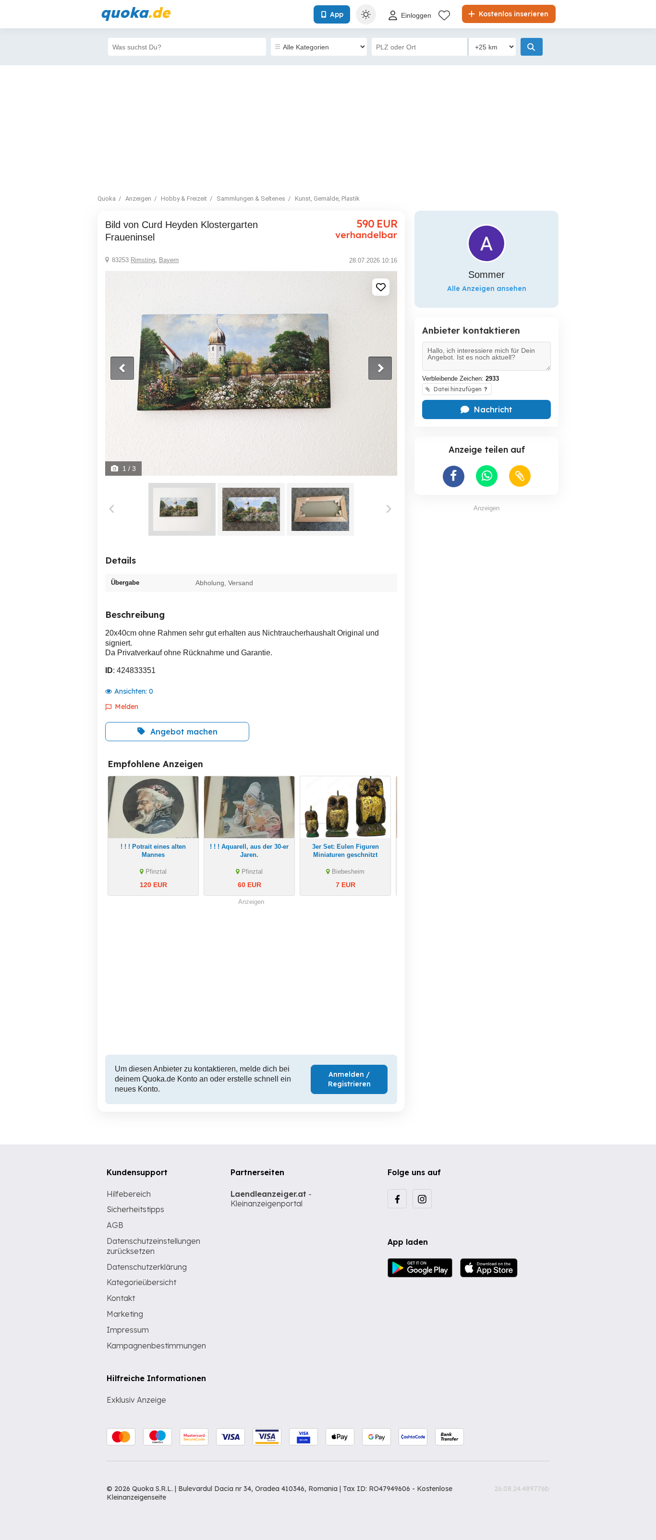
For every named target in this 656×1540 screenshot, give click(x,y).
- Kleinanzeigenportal (271, 1199)
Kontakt (121, 1298)
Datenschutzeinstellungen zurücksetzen (153, 1246)
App (336, 14)
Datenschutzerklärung (147, 1267)
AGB (115, 1225)
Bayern (169, 260)
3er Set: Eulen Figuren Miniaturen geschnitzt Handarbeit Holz (345, 854)
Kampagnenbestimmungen (156, 1345)
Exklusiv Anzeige (136, 1400)
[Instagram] (422, 1199)
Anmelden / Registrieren (349, 1079)
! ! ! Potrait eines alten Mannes (153, 850)
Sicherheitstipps (135, 1209)
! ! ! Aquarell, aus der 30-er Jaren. (249, 850)
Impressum (128, 1330)
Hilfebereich (129, 1194)
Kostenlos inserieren (512, 14)
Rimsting (143, 260)
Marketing (125, 1314)
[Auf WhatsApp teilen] (487, 476)
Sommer (486, 274)
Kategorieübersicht (141, 1282)
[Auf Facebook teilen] (453, 476)
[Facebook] (397, 1199)
